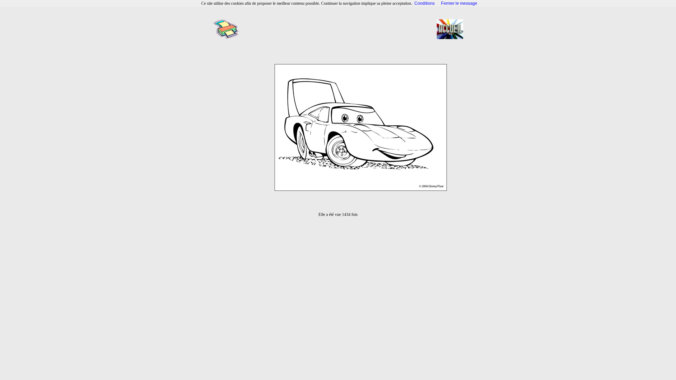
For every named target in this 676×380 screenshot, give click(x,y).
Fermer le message (459, 3)
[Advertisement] (339, 29)
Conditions (424, 3)
